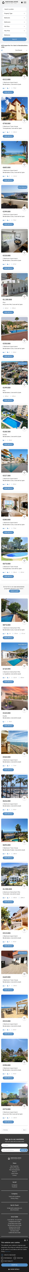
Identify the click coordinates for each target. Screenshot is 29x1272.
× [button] (27, 1240)
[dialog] (14, 1255)
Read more (7, 1251)
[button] (14, 1269)
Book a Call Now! (14, 649)
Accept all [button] (15, 1265)
